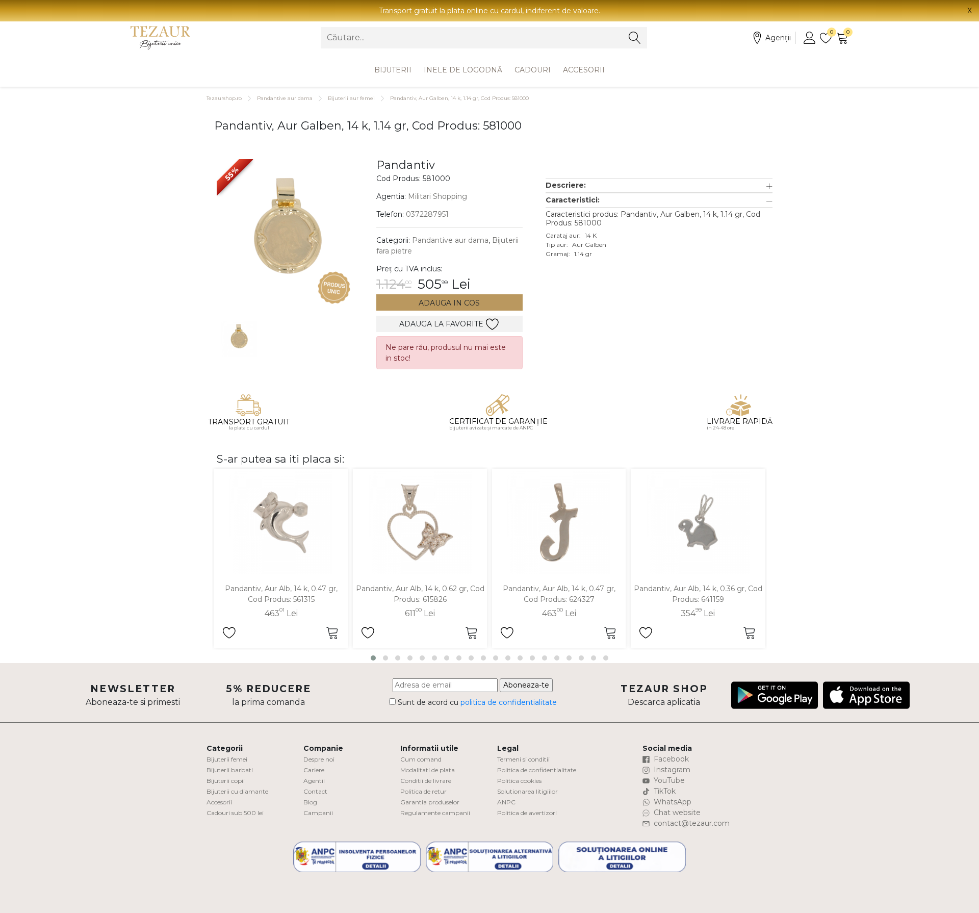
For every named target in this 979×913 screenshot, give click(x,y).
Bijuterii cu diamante (237, 791)
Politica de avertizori (527, 813)
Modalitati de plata (427, 770)
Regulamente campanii (435, 813)
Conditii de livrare (425, 780)
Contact (315, 791)
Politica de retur (423, 791)
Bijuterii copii (226, 780)
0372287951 (427, 214)
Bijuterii (392, 69)
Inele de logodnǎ (463, 69)
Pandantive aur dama (285, 98)
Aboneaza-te (526, 685)
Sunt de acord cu (476, 702)
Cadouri (532, 69)
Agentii (314, 780)
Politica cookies (519, 780)
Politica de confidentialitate (536, 770)
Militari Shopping (437, 196)
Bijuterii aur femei (351, 98)
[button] (659, 185)
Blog (310, 802)
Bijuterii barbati (230, 770)
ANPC (506, 802)
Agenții (778, 37)
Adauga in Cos (449, 303)
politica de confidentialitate (508, 702)
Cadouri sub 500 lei (235, 813)
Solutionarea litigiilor (527, 791)
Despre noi (318, 759)
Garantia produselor (429, 802)
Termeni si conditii (523, 759)
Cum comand (421, 759)
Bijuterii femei (227, 759)
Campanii (318, 813)
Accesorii (584, 69)
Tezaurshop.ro (224, 98)
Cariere (313, 770)
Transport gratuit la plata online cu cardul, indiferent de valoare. (489, 10)
